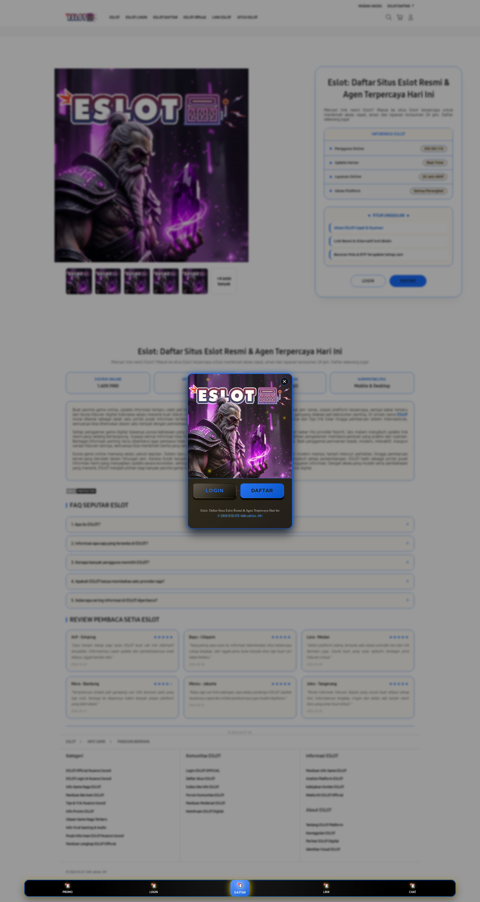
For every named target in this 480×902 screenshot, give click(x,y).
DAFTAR (262, 490)
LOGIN (215, 490)
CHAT (412, 892)
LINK (326, 892)
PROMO (67, 892)
